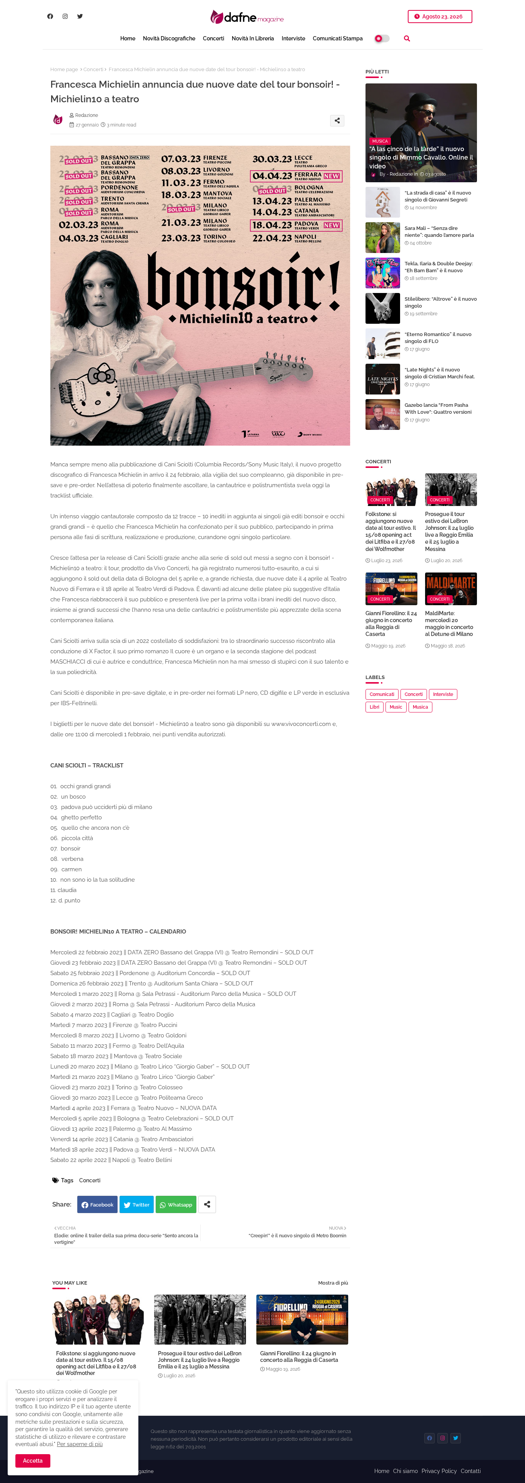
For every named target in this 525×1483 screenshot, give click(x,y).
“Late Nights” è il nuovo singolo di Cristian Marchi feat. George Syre (440, 376)
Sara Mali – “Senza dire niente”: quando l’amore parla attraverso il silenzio (439, 235)
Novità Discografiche (169, 38)
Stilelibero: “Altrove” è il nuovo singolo (441, 302)
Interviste (293, 38)
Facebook (101, 1205)
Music (396, 707)
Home (127, 38)
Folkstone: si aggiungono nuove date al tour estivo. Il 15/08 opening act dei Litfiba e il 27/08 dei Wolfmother (96, 1363)
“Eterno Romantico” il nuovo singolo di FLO (438, 337)
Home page (64, 69)
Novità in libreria (253, 38)
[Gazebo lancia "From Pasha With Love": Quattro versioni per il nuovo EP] (383, 414)
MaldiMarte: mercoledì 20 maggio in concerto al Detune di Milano (449, 623)
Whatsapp (180, 1205)
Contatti (471, 1471)
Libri (374, 707)
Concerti (213, 38)
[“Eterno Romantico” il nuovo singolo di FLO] (383, 343)
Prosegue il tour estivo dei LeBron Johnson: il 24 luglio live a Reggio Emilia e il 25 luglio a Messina (199, 1360)
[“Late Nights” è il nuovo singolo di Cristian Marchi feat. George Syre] (383, 379)
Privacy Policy (439, 1471)
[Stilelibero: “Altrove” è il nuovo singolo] (383, 308)
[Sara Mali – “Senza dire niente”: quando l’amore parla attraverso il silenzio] (383, 237)
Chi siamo (405, 1471)
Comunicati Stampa (338, 38)
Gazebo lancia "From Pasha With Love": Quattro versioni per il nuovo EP (438, 412)
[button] (407, 38)
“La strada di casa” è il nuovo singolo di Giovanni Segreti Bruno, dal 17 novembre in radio (438, 203)
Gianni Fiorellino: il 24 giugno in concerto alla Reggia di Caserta (299, 1356)
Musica (420, 707)
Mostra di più (333, 1283)
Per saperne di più (80, 1444)
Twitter (141, 1205)
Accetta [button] (33, 1461)
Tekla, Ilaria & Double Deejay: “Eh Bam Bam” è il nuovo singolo (439, 270)
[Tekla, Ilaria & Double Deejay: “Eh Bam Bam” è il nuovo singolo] (383, 273)
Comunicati (382, 694)
